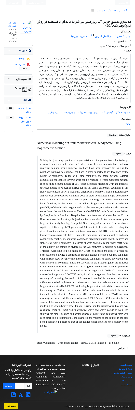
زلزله (127, 123)
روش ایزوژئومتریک (88, 112)
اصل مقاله (21, 66)
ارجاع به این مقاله (21, 89)
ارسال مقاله (126, 376)
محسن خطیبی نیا (79, 36)
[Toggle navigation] (93, 11)
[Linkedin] (28, 395)
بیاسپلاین (53, 112)
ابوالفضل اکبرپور (103, 36)
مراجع (121, 347)
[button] (62, 406)
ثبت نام (12, 3)
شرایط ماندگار (123, 112)
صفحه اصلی (126, 364)
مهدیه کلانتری (124, 36)
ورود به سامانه (34, 3)
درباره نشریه (125, 368)
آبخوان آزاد (107, 112)
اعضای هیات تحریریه (121, 372)
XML (22, 59)
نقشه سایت (126, 384)
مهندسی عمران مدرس (113, 10)
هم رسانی (21, 79)
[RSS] (13, 395)
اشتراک (9, 385)
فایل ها (23, 50)
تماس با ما (127, 380)
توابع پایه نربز (68, 112)
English (122, 3)
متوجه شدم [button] (11, 406)
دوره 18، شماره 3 (12, 24)
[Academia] (21, 395)
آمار (25, 99)
